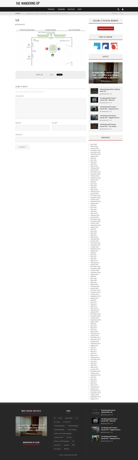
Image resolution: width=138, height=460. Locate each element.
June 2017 (94, 349)
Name (18, 123)
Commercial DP (58, 437)
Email (54, 123)
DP (73, 441)
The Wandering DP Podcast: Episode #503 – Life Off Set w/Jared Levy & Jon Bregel (47, 13)
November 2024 (95, 174)
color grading (72, 429)
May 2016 (94, 363)
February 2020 (95, 286)
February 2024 (95, 192)
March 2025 (94, 166)
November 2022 (95, 221)
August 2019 (94, 298)
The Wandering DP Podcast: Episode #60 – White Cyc (108, 99)
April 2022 (94, 235)
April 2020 (94, 282)
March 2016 (94, 367)
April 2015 (94, 383)
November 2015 (95, 371)
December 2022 (95, 219)
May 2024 (94, 186)
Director (69, 437)
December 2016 (95, 359)
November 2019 (95, 292)
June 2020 (94, 278)
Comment (19, 96)
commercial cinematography (63, 433)
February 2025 (95, 168)
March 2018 (94, 332)
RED (73, 445)
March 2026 (94, 146)
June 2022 (94, 231)
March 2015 (94, 385)
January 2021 (94, 265)
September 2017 (96, 343)
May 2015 (94, 381)
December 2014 (95, 391)
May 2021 (94, 257)
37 (111, 94)
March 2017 (94, 355)
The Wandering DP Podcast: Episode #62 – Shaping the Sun (109, 108)
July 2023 (93, 205)
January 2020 (94, 288)
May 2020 (94, 280)
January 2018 (94, 336)
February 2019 (95, 310)
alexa (60, 418)
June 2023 (94, 207)
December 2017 (95, 337)
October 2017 (95, 341)
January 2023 (94, 217)
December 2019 (95, 290)
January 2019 (94, 312)
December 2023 (95, 195)
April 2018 (94, 330)
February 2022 (95, 239)
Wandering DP (21, 24)
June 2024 (94, 184)
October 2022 (95, 223)
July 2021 (93, 253)
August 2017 (94, 345)
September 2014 (96, 397)
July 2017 (93, 347)
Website (18, 134)
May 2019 (94, 304)
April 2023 (94, 211)
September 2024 (96, 178)
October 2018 (95, 318)
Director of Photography (61, 441)
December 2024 (95, 172)
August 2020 (94, 274)
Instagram (114, 13)
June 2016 (94, 361)
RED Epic (66, 449)
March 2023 (94, 213)
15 (111, 111)
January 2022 (94, 241)
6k (54, 418)
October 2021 (95, 247)
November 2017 (95, 339)
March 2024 (94, 190)
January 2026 (94, 148)
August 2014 (94, 399)
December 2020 (95, 266)
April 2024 (94, 188)
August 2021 (94, 251)
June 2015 (94, 379)
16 (111, 102)
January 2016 (94, 369)
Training (61, 9)
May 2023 (94, 209)
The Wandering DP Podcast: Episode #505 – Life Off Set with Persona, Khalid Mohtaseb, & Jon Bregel (106, 75)
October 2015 (95, 373)
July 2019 (93, 300)
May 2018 (94, 328)
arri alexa (57, 422)
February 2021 (95, 263)
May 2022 (94, 233)
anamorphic (69, 418)
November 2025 (95, 152)
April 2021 (94, 259)
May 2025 (94, 162)
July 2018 (93, 324)
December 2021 (95, 243)
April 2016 (94, 365)
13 (111, 129)
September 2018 (96, 320)
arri (77, 418)
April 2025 (94, 164)
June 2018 (94, 326)
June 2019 (94, 302)
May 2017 (94, 351)
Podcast (51, 9)
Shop (80, 9)
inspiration (57, 445)
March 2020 (94, 284)
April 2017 (94, 353)
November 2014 (95, 393)
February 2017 (95, 357)
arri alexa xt (67, 422)
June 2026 (94, 144)
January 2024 (94, 193)
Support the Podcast (105, 28)
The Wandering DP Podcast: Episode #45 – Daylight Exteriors (109, 117)
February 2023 (95, 215)
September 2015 (96, 375)
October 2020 (95, 270)
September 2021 (96, 249)
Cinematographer (59, 426)
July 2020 (93, 276)
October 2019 (95, 294)
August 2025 (94, 156)
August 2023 (94, 203)
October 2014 (95, 395)
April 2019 (94, 306)
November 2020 (95, 268)
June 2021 (94, 255)
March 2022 (94, 237)
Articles (71, 9)
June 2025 (94, 160)
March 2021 (94, 261)
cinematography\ (59, 429)
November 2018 (95, 316)
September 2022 (96, 225)
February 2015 (95, 387)
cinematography (73, 426)
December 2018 (95, 314)
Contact (121, 13)
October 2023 (95, 199)
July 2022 (93, 229)
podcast (66, 445)
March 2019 (94, 308)
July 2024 (93, 182)
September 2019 (96, 296)
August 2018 (94, 322)
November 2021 (95, 245)
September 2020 (96, 272)
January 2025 (94, 170)
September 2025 (96, 154)
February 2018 (95, 334)
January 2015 (94, 389)
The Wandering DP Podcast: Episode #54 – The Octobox (108, 125)
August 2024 (94, 180)
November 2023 (95, 197)
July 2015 (93, 377)
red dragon (57, 449)
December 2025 (95, 150)
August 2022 (94, 227)
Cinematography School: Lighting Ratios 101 (108, 411)
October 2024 (95, 176)
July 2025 (93, 158)
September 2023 (96, 201)
